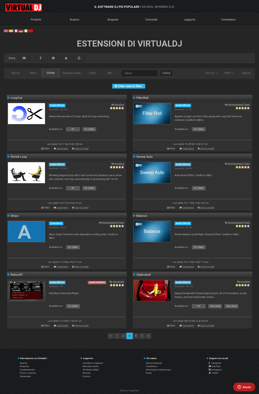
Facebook (215, 363)
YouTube (215, 366)
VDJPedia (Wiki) (91, 369)
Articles (86, 373)
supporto (189, 19)
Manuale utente (91, 366)
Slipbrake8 (143, 274)
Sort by (210, 73)
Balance (141, 216)
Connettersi (228, 19)
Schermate (25, 376)
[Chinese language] (31, 30)
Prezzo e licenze (28, 373)
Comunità (151, 19)
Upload (246, 73)
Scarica (74, 19)
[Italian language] (26, 30)
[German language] (21, 30)
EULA (148, 373)
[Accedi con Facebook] (40, 58)
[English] (6, 30)
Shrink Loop (19, 156)
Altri (110, 73)
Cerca (166, 73)
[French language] (16, 30)
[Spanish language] (11, 30)
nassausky (118, 281)
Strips (15, 216)
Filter (227, 73)
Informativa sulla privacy (158, 369)
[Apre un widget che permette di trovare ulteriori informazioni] (244, 387)
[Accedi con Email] (24, 58)
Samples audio (71, 73)
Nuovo (16, 73)
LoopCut (16, 98)
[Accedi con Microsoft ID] (53, 58)
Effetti (51, 73)
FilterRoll (142, 98)
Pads (92, 73)
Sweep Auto (144, 156)
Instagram (216, 369)
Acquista (113, 19)
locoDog (119, 104)
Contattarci (151, 366)
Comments (62, 148)
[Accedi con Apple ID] (66, 58)
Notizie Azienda (154, 363)
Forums (86, 376)
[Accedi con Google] (79, 58)
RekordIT (17, 274)
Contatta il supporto (93, 363)
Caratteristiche (27, 369)
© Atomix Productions (129, 390)
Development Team (239, 104)
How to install (82, 148)
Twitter (214, 373)
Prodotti (36, 19)
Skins (33, 73)
